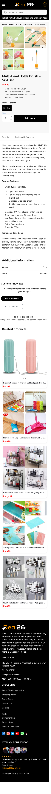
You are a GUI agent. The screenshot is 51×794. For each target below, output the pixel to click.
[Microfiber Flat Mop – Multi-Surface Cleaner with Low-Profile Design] (25, 413)
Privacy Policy (8, 722)
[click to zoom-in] (24, 48)
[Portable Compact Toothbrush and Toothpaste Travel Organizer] (25, 357)
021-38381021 (8, 670)
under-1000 (42, 320)
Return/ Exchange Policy (13, 690)
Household (13, 24)
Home (4, 24)
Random (6, 108)
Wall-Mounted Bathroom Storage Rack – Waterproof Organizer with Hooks (24, 603)
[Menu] (6, 5)
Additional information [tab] (24, 137)
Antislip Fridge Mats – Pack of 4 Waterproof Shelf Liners (24, 548)
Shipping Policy (9, 694)
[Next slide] (43, 48)
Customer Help (8, 718)
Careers (5, 708)
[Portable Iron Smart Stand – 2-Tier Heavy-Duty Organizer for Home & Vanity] (25, 468)
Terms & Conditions (10, 726)
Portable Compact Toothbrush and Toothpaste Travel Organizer (24, 383)
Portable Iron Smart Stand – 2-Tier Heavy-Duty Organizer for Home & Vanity (24, 493)
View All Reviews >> (12, 768)
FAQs (4, 714)
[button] (44, 5)
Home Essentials (26, 24)
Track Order (7, 699)
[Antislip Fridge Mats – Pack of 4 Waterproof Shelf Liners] (25, 523)
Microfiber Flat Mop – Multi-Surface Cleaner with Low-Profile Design (24, 438)
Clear (4, 113)
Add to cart (30, 118)
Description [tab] (7, 137)
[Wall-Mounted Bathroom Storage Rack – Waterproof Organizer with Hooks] (25, 578)
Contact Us (7, 703)
